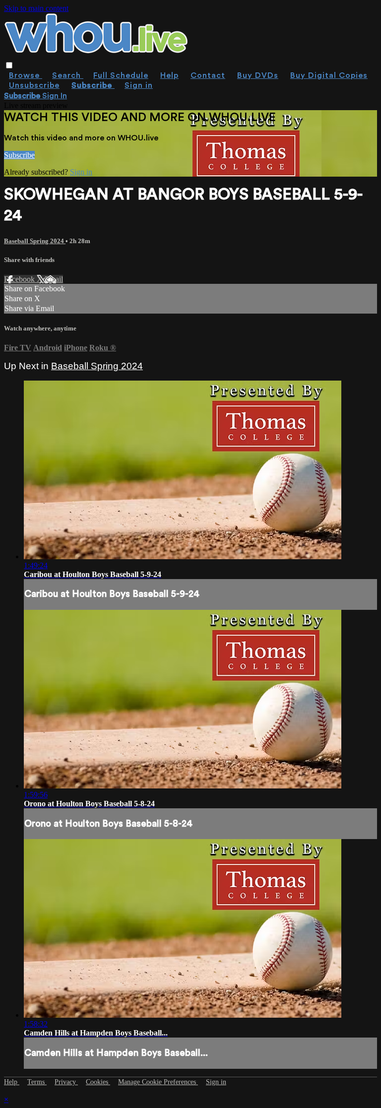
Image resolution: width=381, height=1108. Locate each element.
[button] (9, 65)
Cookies (98, 1082)
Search (67, 75)
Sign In (54, 96)
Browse (25, 75)
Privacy (66, 1082)
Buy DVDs (257, 75)
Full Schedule (120, 75)
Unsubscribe (34, 85)
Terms (37, 1082)
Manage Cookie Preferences (158, 1082)
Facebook (20, 279)
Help (169, 75)
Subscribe (19, 155)
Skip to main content (36, 8)
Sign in (139, 85)
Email (54, 279)
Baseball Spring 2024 (34, 241)
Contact (207, 75)
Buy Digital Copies (329, 75)
